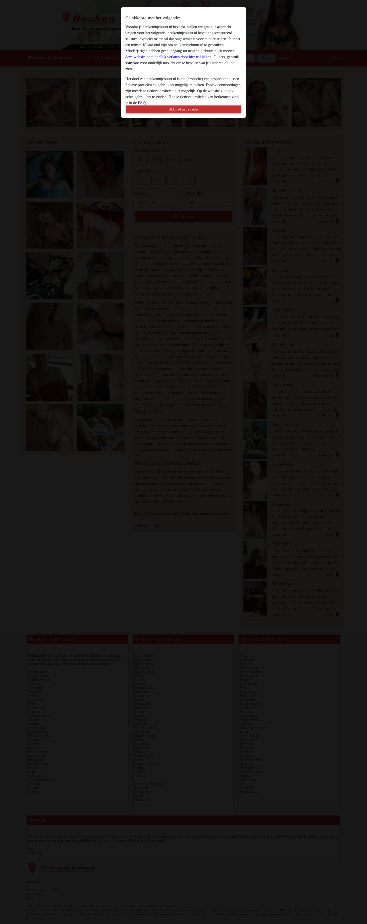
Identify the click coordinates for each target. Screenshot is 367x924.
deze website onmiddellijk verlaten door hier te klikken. (168, 57)
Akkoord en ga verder (183, 109)
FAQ (142, 103)
